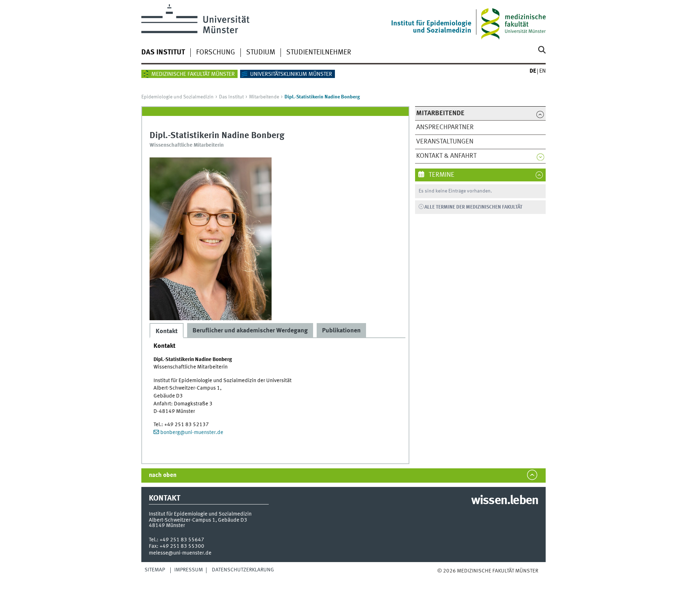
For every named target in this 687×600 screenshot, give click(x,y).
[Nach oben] (444, 578)
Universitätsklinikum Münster (291, 74)
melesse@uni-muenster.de (180, 553)
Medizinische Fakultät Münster (193, 74)
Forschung (215, 52)
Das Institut (163, 52)
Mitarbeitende (264, 96)
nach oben (162, 475)
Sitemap (155, 570)
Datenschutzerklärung (243, 570)
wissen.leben (504, 500)
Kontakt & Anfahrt (446, 156)
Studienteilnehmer (318, 52)
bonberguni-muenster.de (191, 432)
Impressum (188, 570)
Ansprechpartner (445, 127)
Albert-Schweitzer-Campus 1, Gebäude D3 (198, 520)
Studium (260, 52)
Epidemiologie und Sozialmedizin (177, 96)
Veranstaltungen (444, 141)
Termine (440, 175)
